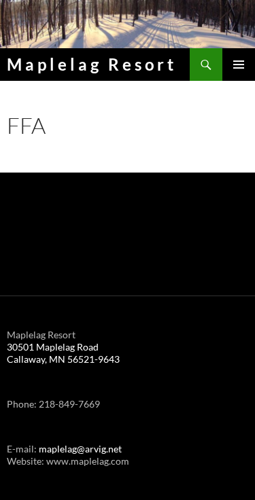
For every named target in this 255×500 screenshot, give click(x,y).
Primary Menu (238, 64)
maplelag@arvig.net (80, 448)
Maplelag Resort (92, 64)
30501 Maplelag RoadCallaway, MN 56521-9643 (63, 353)
